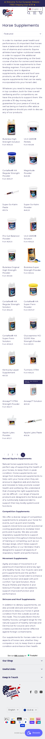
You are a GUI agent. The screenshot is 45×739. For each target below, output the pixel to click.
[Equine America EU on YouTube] (41, 691)
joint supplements (11, 573)
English (11, 710)
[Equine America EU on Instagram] (36, 691)
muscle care (32, 570)
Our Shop (7, 660)
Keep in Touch (10, 677)
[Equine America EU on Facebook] (30, 691)
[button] (35, 9)
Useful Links (9, 669)
